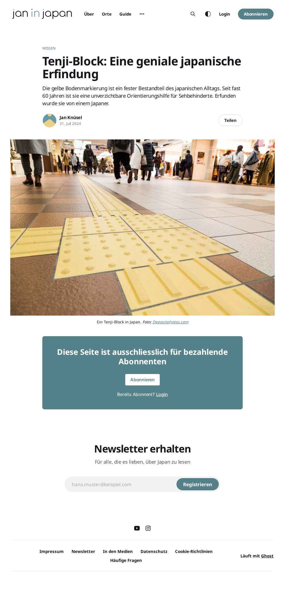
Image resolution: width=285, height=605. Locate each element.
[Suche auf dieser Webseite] (192, 13)
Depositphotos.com (170, 321)
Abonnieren (256, 14)
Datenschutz (154, 551)
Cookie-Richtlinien (194, 551)
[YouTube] (137, 528)
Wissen (49, 48)
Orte (107, 14)
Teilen (230, 120)
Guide (125, 14)
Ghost (267, 556)
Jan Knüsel (71, 117)
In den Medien (118, 551)
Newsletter (83, 551)
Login (224, 14)
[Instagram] (148, 528)
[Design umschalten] (207, 13)
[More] (141, 13)
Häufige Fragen (126, 560)
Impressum (52, 551)
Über (89, 14)
